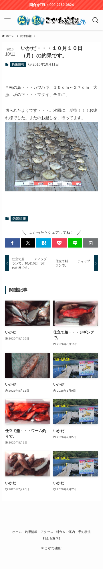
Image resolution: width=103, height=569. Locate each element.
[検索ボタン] (95, 20)
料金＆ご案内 (65, 531)
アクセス (47, 531)
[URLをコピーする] (90, 243)
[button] (12, 243)
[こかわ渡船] (51, 20)
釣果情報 (18, 64)
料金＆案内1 (51, 538)
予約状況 (84, 531)
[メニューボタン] (7, 20)
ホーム (17, 531)
